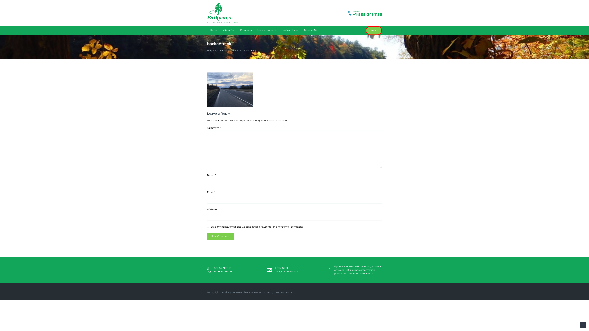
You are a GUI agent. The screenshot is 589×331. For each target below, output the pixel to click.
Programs (246, 30)
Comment (214, 127)
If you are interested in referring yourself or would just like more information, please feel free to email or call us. (357, 270)
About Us (228, 30)
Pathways (212, 50)
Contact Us (310, 30)
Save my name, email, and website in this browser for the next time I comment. (257, 226)
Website (212, 209)
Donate (373, 30)
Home (214, 30)
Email (211, 192)
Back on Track (290, 30)
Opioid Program (266, 30)
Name (211, 175)
